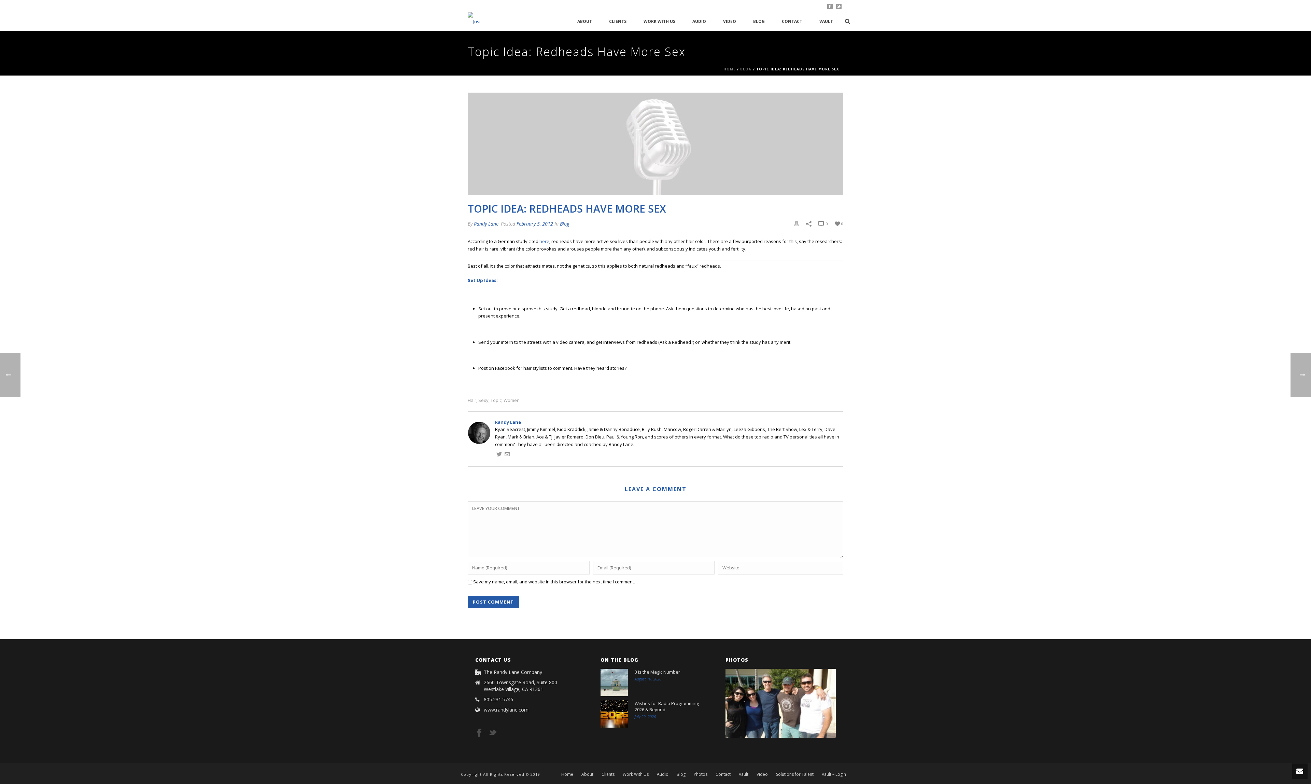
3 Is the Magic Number (657, 672)
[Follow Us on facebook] (479, 733)
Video (729, 21)
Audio (699, 21)
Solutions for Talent (795, 774)
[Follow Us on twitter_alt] (493, 733)
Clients (617, 21)
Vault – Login (834, 774)
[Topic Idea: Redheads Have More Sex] (655, 144)
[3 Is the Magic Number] (614, 682)
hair (472, 400)
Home (729, 69)
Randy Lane (486, 223)
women (512, 400)
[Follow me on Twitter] (499, 455)
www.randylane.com (506, 710)
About (584, 21)
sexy (483, 400)
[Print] (796, 224)
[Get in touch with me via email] (507, 455)
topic (496, 400)
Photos (700, 774)
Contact (792, 21)
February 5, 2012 (535, 223)
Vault (826, 21)
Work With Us (659, 21)
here (544, 241)
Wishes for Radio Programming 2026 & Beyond (667, 706)
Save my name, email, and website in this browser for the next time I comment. (554, 582)
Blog (759, 21)
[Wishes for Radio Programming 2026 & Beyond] (614, 714)
